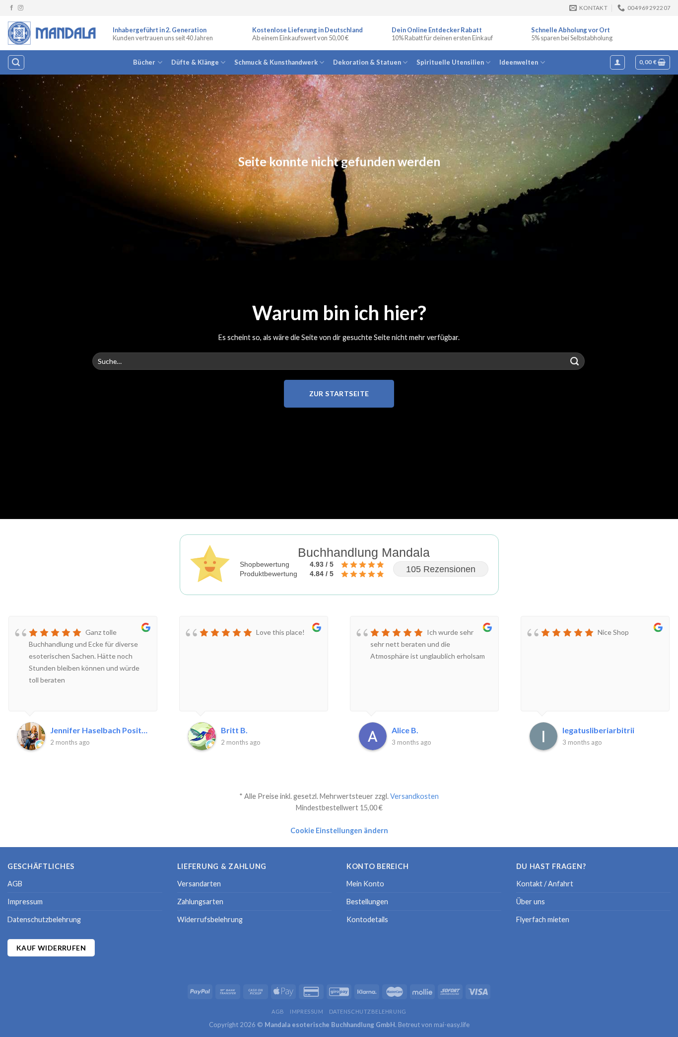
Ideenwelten (518, 62)
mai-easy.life (452, 1025)
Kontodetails (367, 919)
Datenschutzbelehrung (44, 919)
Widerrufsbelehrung (210, 919)
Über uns (530, 901)
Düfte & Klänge (195, 62)
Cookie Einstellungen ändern (339, 830)
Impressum (25, 901)
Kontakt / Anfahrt (544, 883)
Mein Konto (365, 883)
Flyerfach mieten (542, 919)
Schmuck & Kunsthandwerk (276, 62)
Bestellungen (367, 901)
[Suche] (16, 62)
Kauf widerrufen (51, 948)
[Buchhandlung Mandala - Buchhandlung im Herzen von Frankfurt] (52, 33)
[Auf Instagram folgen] (20, 8)
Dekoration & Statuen (367, 62)
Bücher (144, 62)
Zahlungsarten (200, 901)
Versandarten (199, 883)
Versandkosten (414, 796)
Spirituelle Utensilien (450, 62)
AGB (14, 883)
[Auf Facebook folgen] (11, 8)
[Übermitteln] (575, 361)
